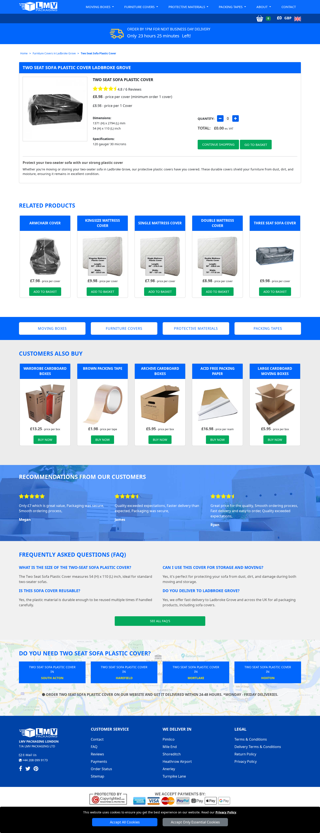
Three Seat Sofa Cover (275, 223)
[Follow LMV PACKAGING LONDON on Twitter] (27, 769)
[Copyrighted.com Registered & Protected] (110, 798)
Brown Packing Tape (102, 368)
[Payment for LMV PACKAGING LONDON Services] (181, 798)
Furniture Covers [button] (139, 7)
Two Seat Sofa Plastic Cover (98, 53)
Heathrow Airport (177, 761)
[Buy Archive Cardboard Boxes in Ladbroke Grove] (160, 403)
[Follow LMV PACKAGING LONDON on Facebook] (20, 769)
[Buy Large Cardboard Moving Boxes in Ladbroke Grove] (275, 403)
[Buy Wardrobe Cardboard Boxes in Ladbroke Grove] (45, 403)
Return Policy (245, 754)
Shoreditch (172, 754)
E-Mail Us (29, 755)
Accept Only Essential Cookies (195, 822)
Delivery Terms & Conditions (257, 746)
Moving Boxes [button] (98, 7)
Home (24, 53)
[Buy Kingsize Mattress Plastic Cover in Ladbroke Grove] (102, 255)
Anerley (169, 768)
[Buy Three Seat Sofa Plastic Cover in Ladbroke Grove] (275, 255)
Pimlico (169, 739)
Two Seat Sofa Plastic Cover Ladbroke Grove (77, 67)
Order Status (101, 768)
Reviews (97, 754)
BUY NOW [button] (45, 440)
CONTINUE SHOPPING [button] (218, 144)
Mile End (170, 746)
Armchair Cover (45, 223)
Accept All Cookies (125, 822)
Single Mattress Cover (160, 223)
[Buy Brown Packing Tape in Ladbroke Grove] (102, 403)
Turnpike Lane (174, 776)
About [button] (262, 7)
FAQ (94, 746)
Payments (99, 761)
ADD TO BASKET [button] (45, 292)
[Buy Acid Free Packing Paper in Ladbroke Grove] (217, 403)
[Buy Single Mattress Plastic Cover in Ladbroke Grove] (160, 255)
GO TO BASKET (255, 144)
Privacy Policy (226, 812)
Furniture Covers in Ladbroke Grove (54, 53)
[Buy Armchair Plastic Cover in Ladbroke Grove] (45, 255)
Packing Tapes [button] (231, 7)
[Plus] (235, 118)
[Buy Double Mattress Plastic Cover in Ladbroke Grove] (217, 255)
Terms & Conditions (250, 739)
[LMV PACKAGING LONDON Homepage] (38, 6)
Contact (288, 7)
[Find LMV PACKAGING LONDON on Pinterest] (36, 769)
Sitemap (97, 776)
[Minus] (220, 118)
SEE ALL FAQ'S (160, 621)
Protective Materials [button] (187, 7)
